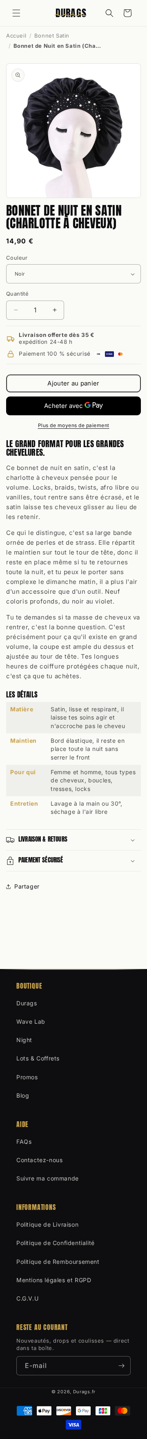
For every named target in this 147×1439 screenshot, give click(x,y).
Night (24, 1039)
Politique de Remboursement (58, 1261)
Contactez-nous (39, 1159)
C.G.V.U (27, 1298)
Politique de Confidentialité (55, 1242)
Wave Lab (30, 1021)
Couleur (17, 257)
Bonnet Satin (51, 35)
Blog (22, 1095)
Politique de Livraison (47, 1224)
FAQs (23, 1141)
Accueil (16, 35)
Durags (26, 1003)
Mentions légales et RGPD (53, 1279)
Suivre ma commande (47, 1178)
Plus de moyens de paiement (73, 425)
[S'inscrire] (121, 1365)
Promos (27, 1077)
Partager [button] (27, 886)
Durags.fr (84, 1391)
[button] (16, 13)
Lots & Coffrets (38, 1058)
